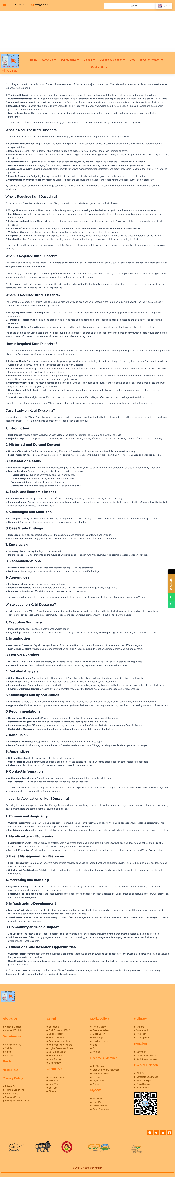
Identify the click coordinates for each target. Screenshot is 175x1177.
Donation (140, 1043)
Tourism (8, 1061)
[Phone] (171, 604)
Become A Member (103, 1058)
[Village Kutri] (10, 61)
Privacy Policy (13, 1078)
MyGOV (95, 1090)
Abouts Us (10, 1018)
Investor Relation (146, 1065)
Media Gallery (100, 1018)
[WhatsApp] (171, 597)
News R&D (10, 1070)
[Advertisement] (87, 32)
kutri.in (98, 1168)
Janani (51, 1018)
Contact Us (54, 1069)
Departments (12, 1036)
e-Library (140, 1018)
